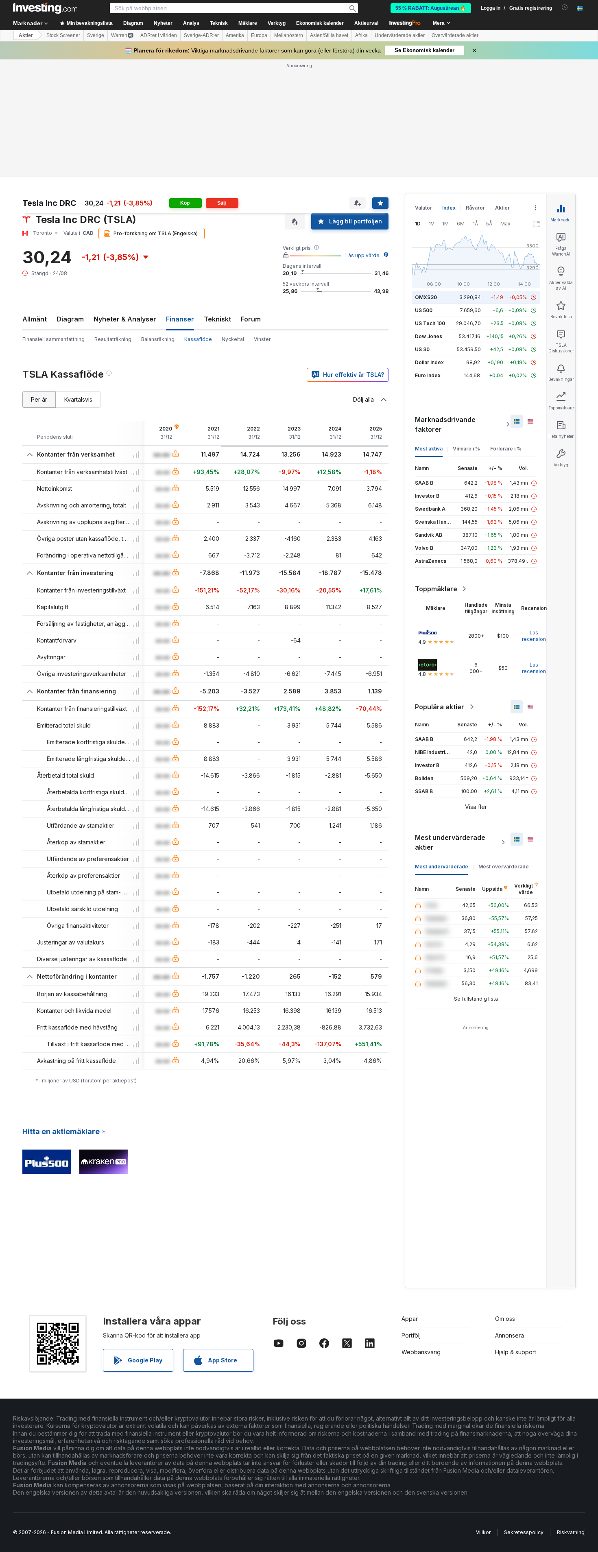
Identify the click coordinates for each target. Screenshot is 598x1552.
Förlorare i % (506, 331)
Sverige (95, 35)
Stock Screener (63, 35)
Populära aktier (439, 589)
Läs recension (534, 518)
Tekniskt (217, 201)
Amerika (235, 35)
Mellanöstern (288, 35)
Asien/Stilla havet (329, 35)
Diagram (70, 201)
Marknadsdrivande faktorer (445, 307)
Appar (410, 1201)
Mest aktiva (429, 331)
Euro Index (428, 258)
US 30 (422, 232)
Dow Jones (428, 219)
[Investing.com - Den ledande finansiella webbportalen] (45, 8)
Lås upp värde (362, 138)
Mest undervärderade (441, 749)
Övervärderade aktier (455, 35)
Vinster (262, 222)
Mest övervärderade (503, 749)
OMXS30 (426, 180)
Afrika (361, 35)
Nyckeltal (233, 222)
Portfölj (411, 1217)
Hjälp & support (515, 1234)
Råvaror (475, 90)
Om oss (505, 1201)
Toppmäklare (436, 471)
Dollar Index (429, 245)
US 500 (423, 193)
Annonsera (509, 1217)
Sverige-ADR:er (201, 35)
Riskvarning (571, 1415)
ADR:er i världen (158, 35)
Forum (251, 201)
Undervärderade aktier (400, 35)
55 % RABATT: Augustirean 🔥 (430, 8)
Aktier (26, 35)
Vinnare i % (466, 331)
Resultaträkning (112, 222)
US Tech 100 (430, 206)
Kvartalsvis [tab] (78, 281)
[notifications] (565, 7)
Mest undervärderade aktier (450, 725)
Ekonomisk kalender (320, 23)
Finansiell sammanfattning (53, 222)
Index (449, 90)
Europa (259, 35)
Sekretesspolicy (523, 1415)
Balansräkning (158, 222)
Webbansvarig (421, 1234)
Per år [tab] (39, 281)
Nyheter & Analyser (125, 201)
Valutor (423, 90)
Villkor (483, 1415)
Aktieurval (366, 23)
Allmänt (34, 201)
